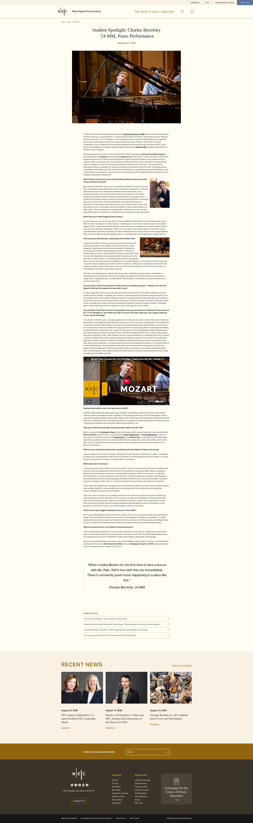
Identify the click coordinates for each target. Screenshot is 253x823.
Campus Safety (141, 787)
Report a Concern (142, 790)
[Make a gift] (176, 789)
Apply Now (116, 803)
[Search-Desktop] (182, 11)
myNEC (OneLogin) (142, 780)
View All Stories (182, 666)
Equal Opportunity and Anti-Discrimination (96, 818)
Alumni (137, 800)
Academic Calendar (120, 793)
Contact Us (79, 800)
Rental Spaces (140, 793)
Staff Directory (141, 783)
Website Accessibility (69, 818)
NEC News (116, 790)
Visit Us (115, 780)
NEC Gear (139, 803)
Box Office (116, 787)
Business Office (118, 796)
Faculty (115, 783)
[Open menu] (192, 11)
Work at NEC (117, 800)
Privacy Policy (134, 818)
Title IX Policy (121, 818)
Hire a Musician (141, 796)
